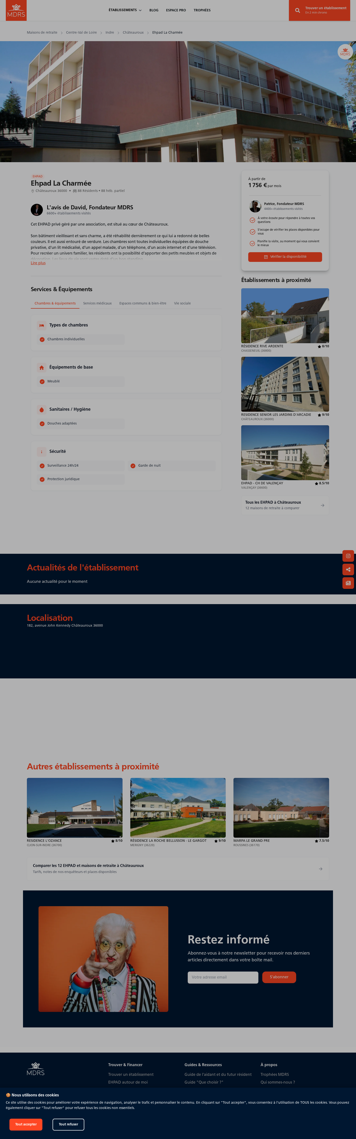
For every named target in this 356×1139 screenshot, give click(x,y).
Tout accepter (26, 1124)
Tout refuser (68, 1124)
